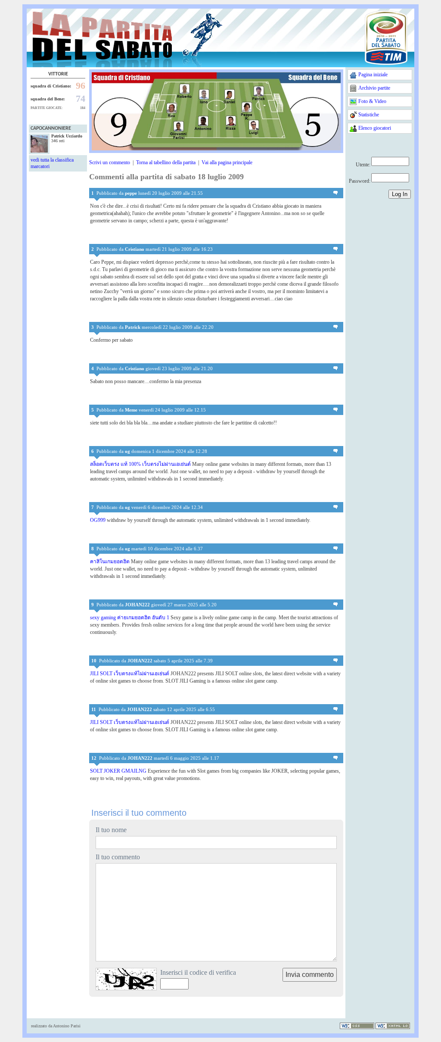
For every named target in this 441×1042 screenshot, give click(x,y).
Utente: (363, 165)
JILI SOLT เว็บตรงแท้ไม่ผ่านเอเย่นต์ (129, 674)
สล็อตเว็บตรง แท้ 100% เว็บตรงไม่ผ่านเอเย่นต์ (140, 464)
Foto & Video (372, 101)
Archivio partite (374, 88)
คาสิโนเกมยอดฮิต (110, 561)
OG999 (98, 520)
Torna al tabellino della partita (166, 162)
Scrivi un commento (109, 162)
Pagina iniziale (373, 75)
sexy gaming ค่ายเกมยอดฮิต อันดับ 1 (129, 618)
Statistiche (368, 115)
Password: (359, 181)
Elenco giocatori (374, 128)
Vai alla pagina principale (227, 162)
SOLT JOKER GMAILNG (118, 771)
